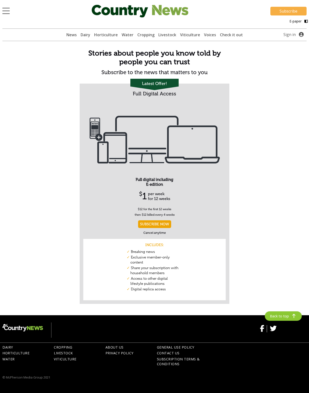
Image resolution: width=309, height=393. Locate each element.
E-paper (295, 21)
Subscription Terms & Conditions (178, 361)
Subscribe (288, 11)
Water (127, 34)
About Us (114, 347)
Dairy (85, 34)
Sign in (289, 34)
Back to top (279, 316)
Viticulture (190, 34)
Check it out (231, 34)
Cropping (145, 34)
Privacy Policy (119, 353)
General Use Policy (175, 347)
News (71, 34)
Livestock (167, 34)
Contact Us (168, 353)
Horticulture (106, 34)
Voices (210, 34)
